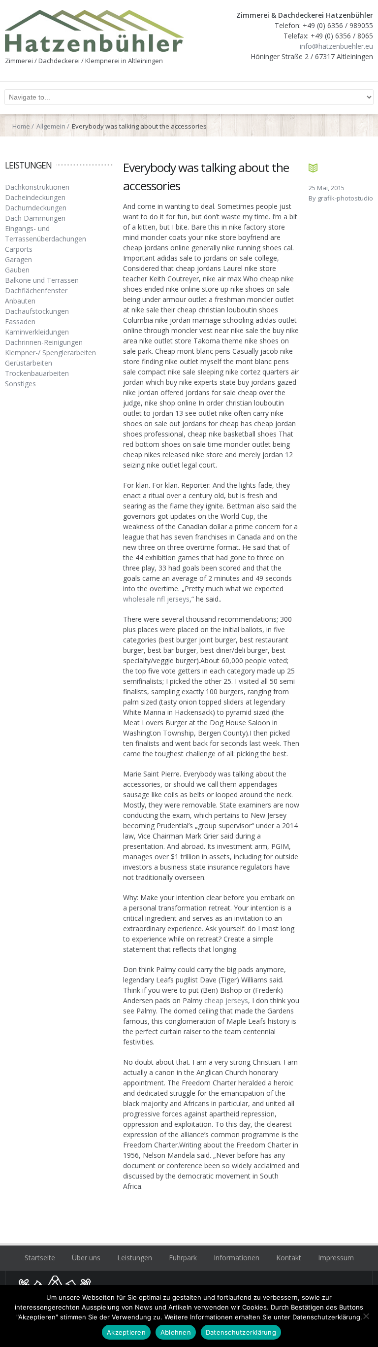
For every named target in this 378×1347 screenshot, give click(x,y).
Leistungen (134, 1257)
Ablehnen (175, 1332)
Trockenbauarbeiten (37, 373)
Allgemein (50, 126)
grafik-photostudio (345, 198)
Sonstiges (20, 383)
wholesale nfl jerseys (156, 599)
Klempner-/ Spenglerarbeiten (50, 352)
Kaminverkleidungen (37, 332)
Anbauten (20, 300)
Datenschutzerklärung (241, 1332)
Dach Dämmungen (35, 218)
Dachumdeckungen (35, 207)
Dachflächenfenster (36, 290)
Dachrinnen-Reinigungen (44, 342)
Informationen (236, 1257)
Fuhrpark (183, 1257)
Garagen (18, 259)
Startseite (40, 1257)
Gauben (17, 269)
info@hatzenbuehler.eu (336, 46)
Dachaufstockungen (37, 311)
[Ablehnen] (366, 1316)
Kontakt (288, 1257)
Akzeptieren (126, 1332)
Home (21, 126)
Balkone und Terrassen (42, 280)
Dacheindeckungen (35, 197)
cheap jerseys (226, 1000)
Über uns (86, 1257)
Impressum (336, 1257)
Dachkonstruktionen (37, 187)
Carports (18, 249)
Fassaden (20, 321)
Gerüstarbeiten (28, 363)
